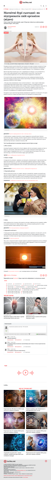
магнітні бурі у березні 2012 (13, 285)
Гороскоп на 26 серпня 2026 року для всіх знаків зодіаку (36, 431)
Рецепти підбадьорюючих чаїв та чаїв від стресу (20, 133)
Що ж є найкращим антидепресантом (16, 155)
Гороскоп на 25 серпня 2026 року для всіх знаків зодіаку (36, 453)
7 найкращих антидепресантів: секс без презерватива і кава (24, 180)
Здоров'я (6, 32)
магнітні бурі (37, 283)
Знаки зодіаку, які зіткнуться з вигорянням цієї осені (35, 409)
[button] (43, 6)
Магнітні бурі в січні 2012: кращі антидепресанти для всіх (14, 317)
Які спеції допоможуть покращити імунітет (19, 227)
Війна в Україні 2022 (26, 9)
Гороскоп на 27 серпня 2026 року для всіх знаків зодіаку (14, 431)
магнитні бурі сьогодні (28, 285)
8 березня (9, 283)
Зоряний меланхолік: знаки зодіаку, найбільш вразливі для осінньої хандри (13, 454)
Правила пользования (7, 475)
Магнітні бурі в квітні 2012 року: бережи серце (36, 317)
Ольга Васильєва (12, 26)
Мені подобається (18, 339)
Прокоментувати (10, 339)
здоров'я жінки (28, 283)
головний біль (18, 283)
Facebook (15, 278)
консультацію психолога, (13, 271)
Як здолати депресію (14, 238)
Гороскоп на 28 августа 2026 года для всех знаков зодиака (14, 409)
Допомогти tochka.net (15, 9)
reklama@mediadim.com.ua (21, 470)
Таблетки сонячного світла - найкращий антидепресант (24, 168)
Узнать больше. (25, 477)
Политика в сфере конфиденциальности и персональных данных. (21, 475)
